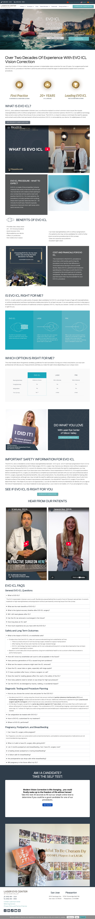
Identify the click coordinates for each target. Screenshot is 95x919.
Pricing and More (63, 6)
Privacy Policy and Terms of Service (15, 906)
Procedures (30, 6)
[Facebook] (8, 910)
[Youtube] (15, 910)
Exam (37, 6)
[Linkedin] (19, 910)
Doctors (22, 6)
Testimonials (54, 6)
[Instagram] (5, 910)
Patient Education (44, 6)
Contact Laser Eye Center (12, 901)
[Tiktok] (12, 910)
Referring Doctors (9, 904)
